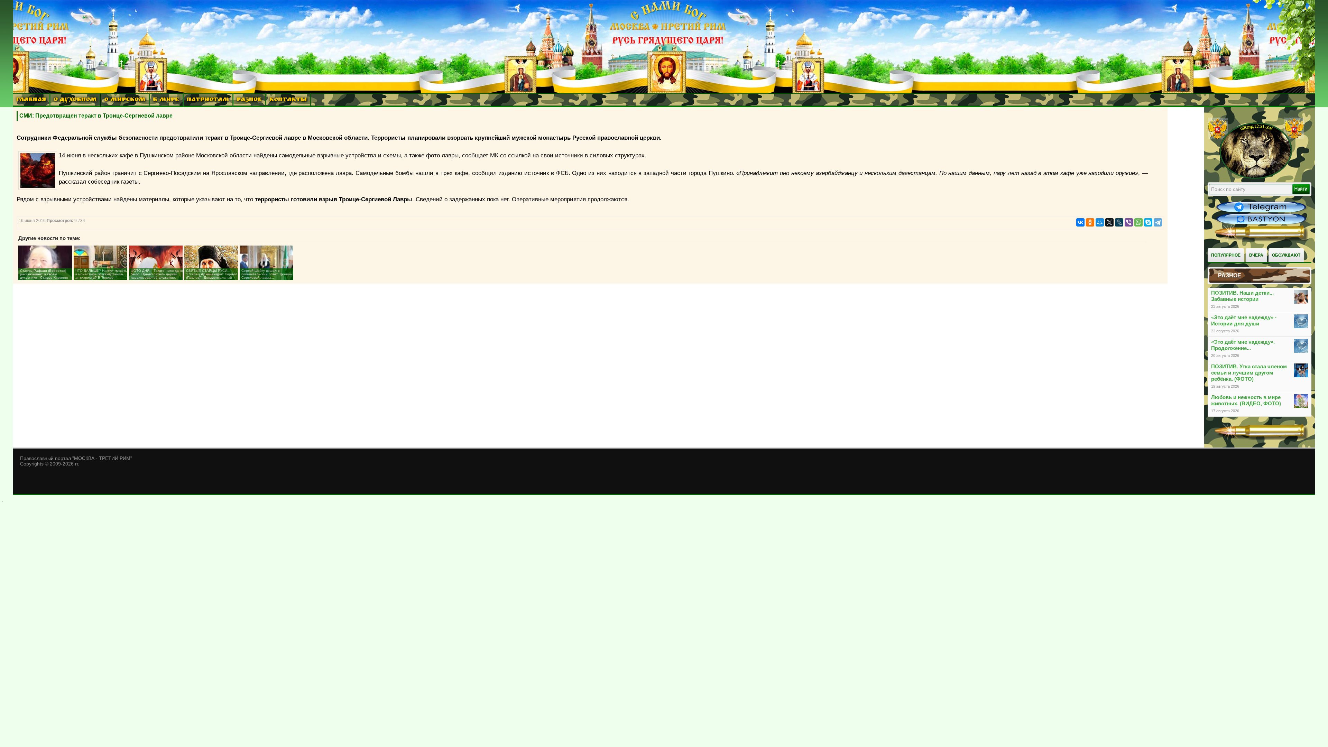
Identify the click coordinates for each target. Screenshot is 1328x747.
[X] (1109, 222)
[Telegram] (1158, 222)
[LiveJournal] (1119, 222)
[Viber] (1129, 222)
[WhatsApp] (1138, 222)
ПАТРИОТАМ (208, 100)
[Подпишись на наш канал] (1261, 211)
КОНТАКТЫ (288, 100)
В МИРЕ (166, 100)
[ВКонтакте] (1080, 222)
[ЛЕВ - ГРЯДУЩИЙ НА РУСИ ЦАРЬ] (1256, 177)
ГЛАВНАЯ (31, 100)
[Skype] (1148, 222)
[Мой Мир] (1100, 222)
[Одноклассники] (1090, 222)
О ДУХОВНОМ (75, 100)
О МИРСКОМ (124, 100)
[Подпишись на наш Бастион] (1261, 223)
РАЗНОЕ (249, 100)
